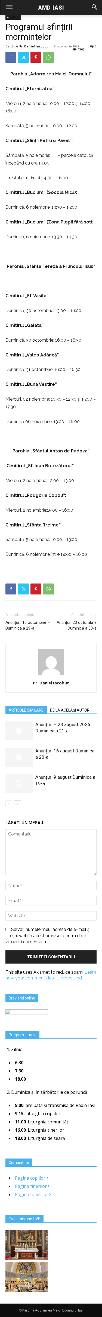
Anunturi (13, 17)
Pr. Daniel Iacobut (33, 46)
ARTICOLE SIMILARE (26, 710)
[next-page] (17, 803)
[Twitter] (23, 57)
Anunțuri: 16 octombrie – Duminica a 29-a (27, 625)
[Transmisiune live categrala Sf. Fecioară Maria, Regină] (26, 1290)
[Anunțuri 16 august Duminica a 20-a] (19, 757)
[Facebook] (10, 57)
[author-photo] (51, 675)
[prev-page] (8, 803)
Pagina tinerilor (31, 1186)
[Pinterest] (35, 57)
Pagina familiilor (32, 1194)
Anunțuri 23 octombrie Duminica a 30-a (77, 625)
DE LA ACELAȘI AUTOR (69, 710)
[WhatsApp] (48, 57)
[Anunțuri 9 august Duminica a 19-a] (19, 783)
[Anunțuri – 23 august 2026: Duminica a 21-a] (19, 730)
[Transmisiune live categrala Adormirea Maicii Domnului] (26, 1259)
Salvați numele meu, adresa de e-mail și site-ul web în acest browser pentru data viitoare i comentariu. (47, 935)
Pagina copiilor (31, 1178)
